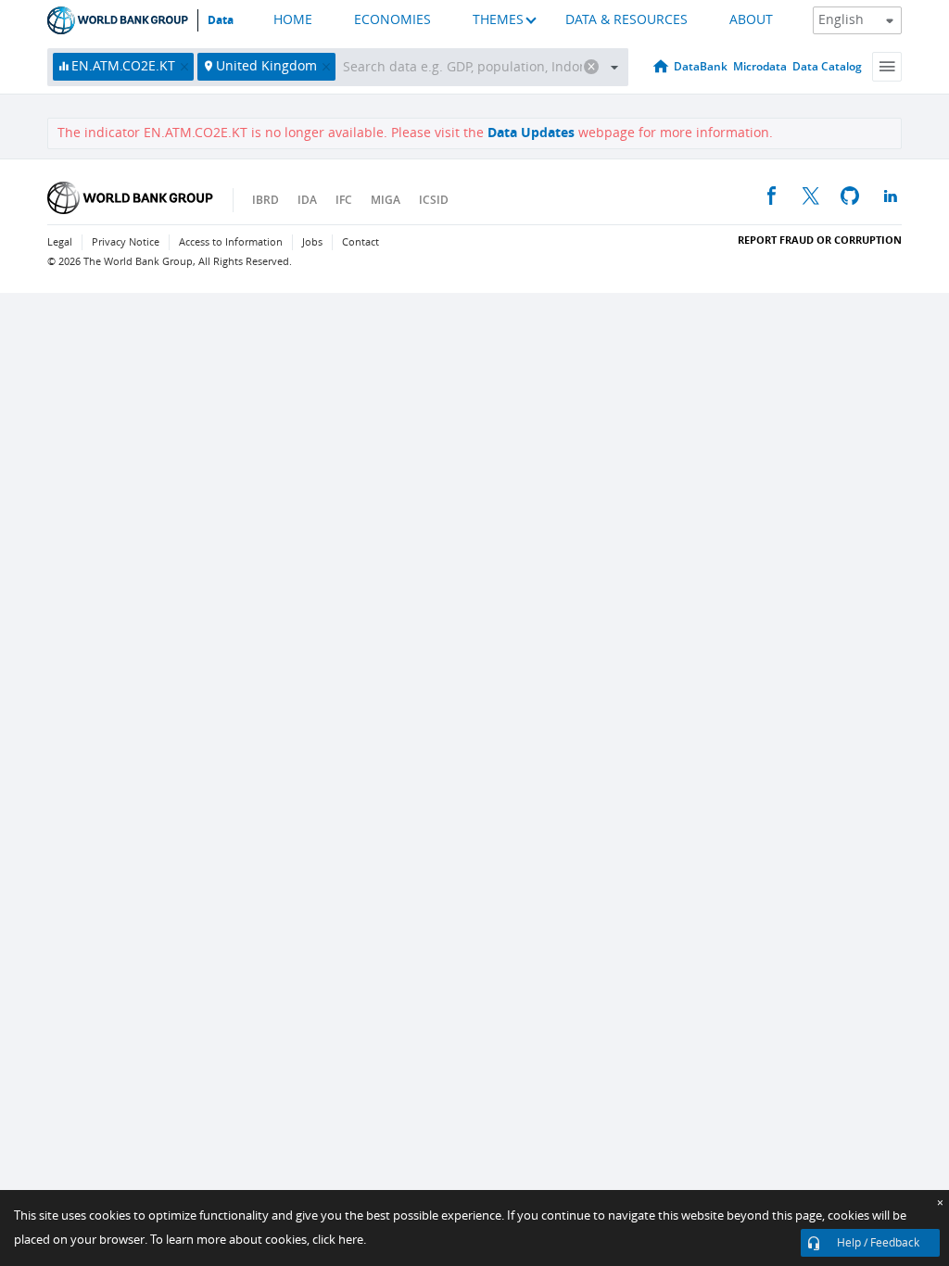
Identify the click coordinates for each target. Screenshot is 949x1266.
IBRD (265, 200)
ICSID (434, 200)
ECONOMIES (392, 20)
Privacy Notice (125, 242)
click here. (339, 1240)
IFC (343, 200)
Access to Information (231, 242)
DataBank (701, 66)
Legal (59, 242)
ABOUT (751, 20)
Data (221, 20)
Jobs (312, 242)
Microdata (760, 66)
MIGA (385, 200)
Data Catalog (827, 66)
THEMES (498, 20)
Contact (360, 242)
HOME (292, 20)
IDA (307, 200)
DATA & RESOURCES (626, 20)
